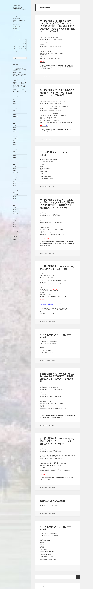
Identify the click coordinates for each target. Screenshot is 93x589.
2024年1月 (15, 125)
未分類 (54, 77)
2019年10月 (15, 172)
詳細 (56, 505)
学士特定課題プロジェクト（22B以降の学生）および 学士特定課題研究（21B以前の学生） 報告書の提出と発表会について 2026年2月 (19, 85)
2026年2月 (15, 103)
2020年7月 (15, 166)
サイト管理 (15, 239)
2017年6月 (15, 220)
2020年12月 (15, 162)
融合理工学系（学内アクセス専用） (19, 21)
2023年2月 (15, 134)
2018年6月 (15, 200)
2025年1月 (15, 114)
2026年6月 (15, 101)
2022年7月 (15, 142)
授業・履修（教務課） (17, 24)
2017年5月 (15, 222)
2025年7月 (15, 110)
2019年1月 (15, 188)
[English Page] (16, 30)
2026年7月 (15, 99)
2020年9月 (15, 164)
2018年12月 (15, 190)
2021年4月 (15, 155)
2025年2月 (15, 112)
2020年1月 (15, 170)
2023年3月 (15, 131)
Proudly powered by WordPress (46, 586)
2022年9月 (15, 140)
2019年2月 (15, 185)
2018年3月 (15, 207)
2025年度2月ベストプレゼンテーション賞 (57, 153)
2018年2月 (15, 209)
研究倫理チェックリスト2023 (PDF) (49, 313)
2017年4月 (15, 224)
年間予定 (15, 16)
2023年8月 (15, 127)
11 (61, 577)
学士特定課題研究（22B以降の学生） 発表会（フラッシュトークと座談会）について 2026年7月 (19, 76)
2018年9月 (15, 196)
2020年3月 (15, 168)
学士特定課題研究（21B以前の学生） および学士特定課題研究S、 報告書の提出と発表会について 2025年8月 (57, 377)
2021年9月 (15, 151)
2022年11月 (15, 138)
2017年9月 (15, 216)
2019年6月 (15, 179)
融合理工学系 (17, 8)
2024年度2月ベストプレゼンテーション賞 (57, 528)
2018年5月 (15, 203)
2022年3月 (15, 147)
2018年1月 (15, 211)
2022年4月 (15, 144)
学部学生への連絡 (16, 18)
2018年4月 (15, 205)
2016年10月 (15, 231)
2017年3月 (15, 226)
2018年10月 (15, 194)
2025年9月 (15, 108)
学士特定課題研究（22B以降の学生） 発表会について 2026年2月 (57, 267)
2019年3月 (15, 183)
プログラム (42, 412)
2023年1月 (15, 136)
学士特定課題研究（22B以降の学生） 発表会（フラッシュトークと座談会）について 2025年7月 (57, 441)
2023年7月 (15, 129)
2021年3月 (15, 157)
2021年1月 (15, 159)
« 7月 (16, 51)
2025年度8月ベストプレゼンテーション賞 (57, 336)
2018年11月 (15, 192)
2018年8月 (15, 198)
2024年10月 (15, 116)
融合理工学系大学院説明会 (52, 500)
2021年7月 (15, 153)
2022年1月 (15, 149)
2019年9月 (15, 175)
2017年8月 (15, 218)
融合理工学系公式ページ (18, 26)
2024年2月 (15, 123)
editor (50, 77)
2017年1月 (15, 229)
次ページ (78, 577)
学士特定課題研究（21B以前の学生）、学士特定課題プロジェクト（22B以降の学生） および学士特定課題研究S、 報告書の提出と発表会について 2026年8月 (19, 69)
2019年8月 (15, 177)
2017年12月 (15, 213)
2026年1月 (15, 106)
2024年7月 (15, 121)
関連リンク (15, 28)
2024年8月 (15, 118)
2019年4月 (15, 181)
